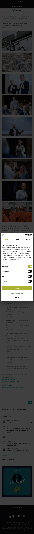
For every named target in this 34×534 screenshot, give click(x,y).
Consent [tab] (6, 239)
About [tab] (28, 239)
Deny (17, 298)
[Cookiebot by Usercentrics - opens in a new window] (25, 235)
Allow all (17, 288)
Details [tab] (17, 239)
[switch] (30, 271)
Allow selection (17, 293)
